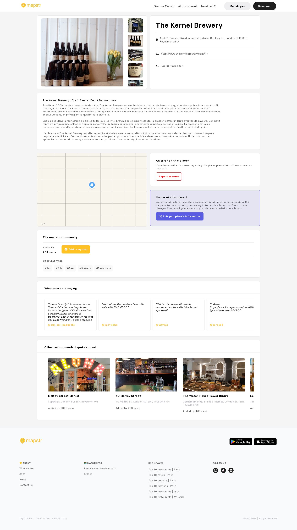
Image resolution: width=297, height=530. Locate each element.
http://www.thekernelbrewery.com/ (183, 54)
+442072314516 (171, 66)
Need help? (208, 6)
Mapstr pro (237, 6)
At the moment (187, 6)
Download (264, 6)
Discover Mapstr (163, 6)
